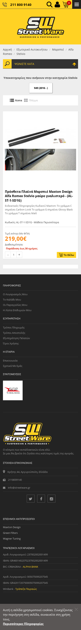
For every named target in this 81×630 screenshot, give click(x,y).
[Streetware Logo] (40, 26)
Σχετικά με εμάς (12, 366)
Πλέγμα (33, 100)
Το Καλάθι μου (12, 299)
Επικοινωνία (10, 360)
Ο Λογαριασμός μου (15, 294)
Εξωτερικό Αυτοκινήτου (32, 49)
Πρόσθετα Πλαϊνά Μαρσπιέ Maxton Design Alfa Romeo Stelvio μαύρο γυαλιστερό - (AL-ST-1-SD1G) (39, 196)
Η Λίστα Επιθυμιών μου (17, 310)
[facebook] (41, 499)
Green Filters (10, 533)
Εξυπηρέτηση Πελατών (16, 338)
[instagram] (51, 499)
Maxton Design (12, 527)
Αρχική (7, 49)
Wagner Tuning (12, 538)
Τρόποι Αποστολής (14, 333)
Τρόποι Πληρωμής (14, 327)
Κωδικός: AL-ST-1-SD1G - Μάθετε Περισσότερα (32, 222)
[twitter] (31, 499)
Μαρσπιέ (58, 49)
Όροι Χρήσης (11, 343)
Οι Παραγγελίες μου (15, 305)
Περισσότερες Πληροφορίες (23, 624)
